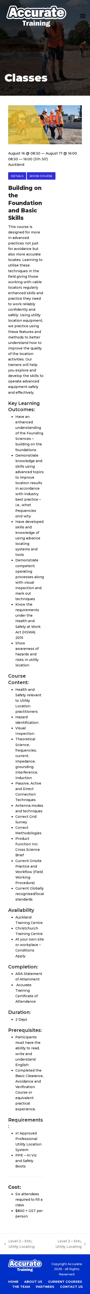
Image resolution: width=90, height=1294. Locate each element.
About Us (33, 1281)
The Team (21, 1286)
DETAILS (17, 176)
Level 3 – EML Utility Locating (20, 1244)
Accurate (75, 1264)
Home (13, 1281)
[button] (82, 16)
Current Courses (65, 1281)
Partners (45, 1286)
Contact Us (71, 1286)
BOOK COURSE (41, 176)
